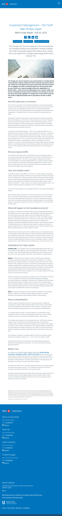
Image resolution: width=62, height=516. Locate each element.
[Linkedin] (32, 37)
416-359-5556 (9, 460)
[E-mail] (36, 37)
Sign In (4, 490)
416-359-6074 (9, 448)
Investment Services (28, 41)
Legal (8, 508)
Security (13, 508)
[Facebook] (25, 37)
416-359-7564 (9, 435)
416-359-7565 (9, 422)
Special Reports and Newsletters (41, 41)
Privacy (4, 508)
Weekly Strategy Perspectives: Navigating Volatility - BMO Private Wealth (28, 353)
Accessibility (26, 508)
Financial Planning (18, 41)
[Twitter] (29, 37)
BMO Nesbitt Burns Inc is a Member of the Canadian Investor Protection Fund (22, 495)
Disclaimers (19, 508)
